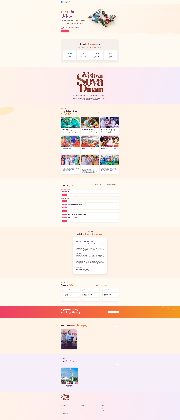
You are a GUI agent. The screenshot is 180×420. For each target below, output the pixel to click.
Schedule (90, 1)
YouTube (102, 408)
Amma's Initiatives (83, 411)
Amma (62, 403)
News (101, 1)
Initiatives (98, 1)
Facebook (102, 403)
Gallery (104, 1)
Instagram (102, 405)
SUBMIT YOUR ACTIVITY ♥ (113, 311)
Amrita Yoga (62, 410)
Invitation (94, 1)
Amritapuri (62, 408)
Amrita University (63, 405)
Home (83, 1)
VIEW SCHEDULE (65, 30)
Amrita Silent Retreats (64, 411)
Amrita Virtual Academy (64, 413)
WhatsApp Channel (103, 410)
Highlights (86, 1)
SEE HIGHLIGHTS (74, 30)
